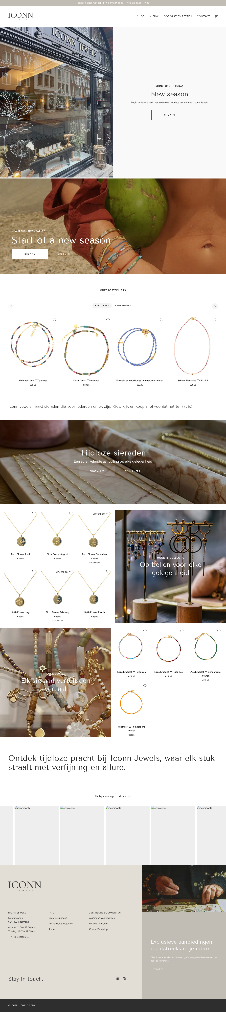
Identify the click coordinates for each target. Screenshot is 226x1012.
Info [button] (52, 912)
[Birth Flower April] (20, 530)
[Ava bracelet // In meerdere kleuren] (205, 648)
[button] (140, 16)
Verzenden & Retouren (61, 923)
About (52, 929)
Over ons (64, 254)
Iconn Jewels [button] (17, 912)
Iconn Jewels (20, 1005)
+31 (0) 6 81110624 (18, 937)
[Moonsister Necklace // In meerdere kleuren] (139, 346)
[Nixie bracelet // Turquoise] (131, 648)
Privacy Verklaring (98, 923)
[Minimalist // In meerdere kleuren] (131, 702)
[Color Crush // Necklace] (86, 346)
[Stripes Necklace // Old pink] (193, 346)
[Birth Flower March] (94, 588)
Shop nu (169, 115)
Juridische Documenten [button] (105, 912)
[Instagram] (124, 978)
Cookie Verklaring (98, 929)
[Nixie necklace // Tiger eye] (33, 346)
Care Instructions (58, 917)
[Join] (213, 969)
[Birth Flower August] (57, 530)
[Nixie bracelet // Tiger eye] (168, 648)
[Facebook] (117, 978)
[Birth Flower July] (20, 588)
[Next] (215, 306)
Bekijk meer (132, 471)
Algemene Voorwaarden (102, 917)
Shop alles (97, 471)
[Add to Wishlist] (54, 320)
